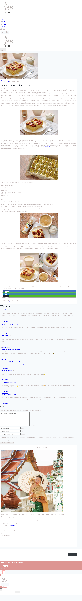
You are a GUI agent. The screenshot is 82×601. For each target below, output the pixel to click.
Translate (12, 525)
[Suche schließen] (1, 589)
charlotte (4, 347)
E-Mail (23, 431)
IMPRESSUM (5, 566)
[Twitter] (2, 587)
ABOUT (4, 26)
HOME (4, 18)
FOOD (3, 21)
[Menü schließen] (0, 575)
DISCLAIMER (5, 565)
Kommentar (33, 425)
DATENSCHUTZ (6, 568)
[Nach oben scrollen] (1, 572)
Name (22, 428)
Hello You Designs (18, 562)
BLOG (3, 19)
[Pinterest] (2, 29)
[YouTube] (4, 29)
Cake (2, 302)
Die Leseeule (5, 323)
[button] (6, 291)
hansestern (5, 393)
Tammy (4, 309)
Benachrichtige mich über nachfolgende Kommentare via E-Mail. (18, 440)
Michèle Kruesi (6, 359)
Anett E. (4, 381)
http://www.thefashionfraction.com (30, 364)
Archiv (3, 533)
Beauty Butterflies (7, 370)
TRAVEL (4, 23)
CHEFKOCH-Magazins (50, 146)
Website (23, 434)
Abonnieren (72, 554)
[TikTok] (8, 587)
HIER (59, 245)
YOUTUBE (5, 24)
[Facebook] (1, 587)
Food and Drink (8, 302)
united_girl (5, 335)
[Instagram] (1, 29)
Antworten (5, 321)
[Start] (1, 81)
